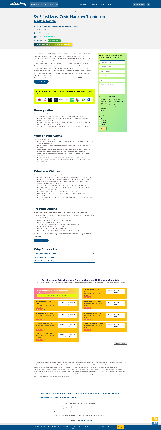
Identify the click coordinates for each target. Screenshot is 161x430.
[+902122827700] (155, 420)
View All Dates (120, 343)
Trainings (82, 4)
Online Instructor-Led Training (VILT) (48, 253)
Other (103, 110)
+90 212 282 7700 (37, 4)
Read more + (41, 82)
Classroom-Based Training (44, 257)
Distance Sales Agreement (110, 393)
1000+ (103, 124)
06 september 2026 (54, 40)
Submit (102, 128)
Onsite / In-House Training (44, 261)
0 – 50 (103, 118)
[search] (148, 4)
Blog (102, 4)
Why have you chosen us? (107, 96)
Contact (109, 4)
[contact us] (155, 424)
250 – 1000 (104, 122)
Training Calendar (59, 393)
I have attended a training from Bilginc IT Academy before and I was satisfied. (112, 101)
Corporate (93, 4)
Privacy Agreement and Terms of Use (87, 393)
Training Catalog (45, 11)
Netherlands (140, 4)
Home (36, 11)
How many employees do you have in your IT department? (111, 115)
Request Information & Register (56, 296)
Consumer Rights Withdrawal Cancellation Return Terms (57, 397)
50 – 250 (103, 120)
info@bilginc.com (52, 4)
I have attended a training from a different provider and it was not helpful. (111, 106)
